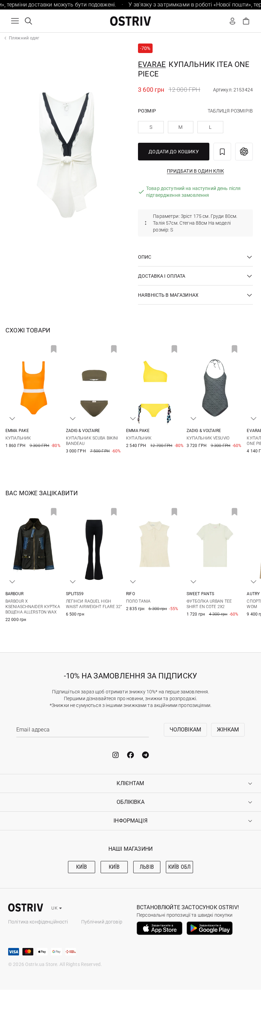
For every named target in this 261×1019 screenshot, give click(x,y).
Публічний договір (101, 922)
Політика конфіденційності (38, 922)
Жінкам (228, 729)
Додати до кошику (174, 151)
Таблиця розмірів (230, 111)
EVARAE (152, 64)
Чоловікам (185, 729)
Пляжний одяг (24, 37)
